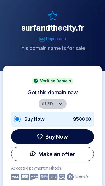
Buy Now (56, 136)
